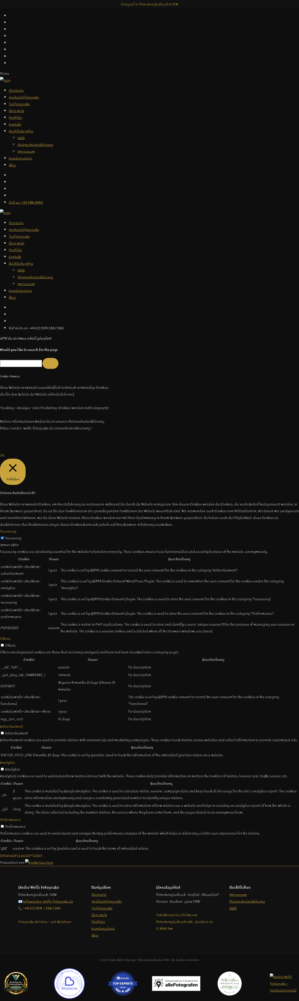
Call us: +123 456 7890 (26, 202)
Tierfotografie (19, 104)
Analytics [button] (7, 762)
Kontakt (15, 124)
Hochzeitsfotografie (24, 97)
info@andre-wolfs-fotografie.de (48, 901)
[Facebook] (11, 175)
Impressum (26, 151)
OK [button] (2, 455)
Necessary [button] (8, 531)
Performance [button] (10, 819)
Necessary (13, 538)
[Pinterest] (11, 314)
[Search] (50, 363)
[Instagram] (11, 189)
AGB (21, 138)
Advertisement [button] (11, 726)
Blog (12, 165)
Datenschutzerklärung (35, 144)
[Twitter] (11, 182)
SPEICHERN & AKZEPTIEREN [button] (21, 855)
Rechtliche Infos (21, 131)
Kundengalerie (20, 158)
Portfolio (15, 117)
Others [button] (5, 638)
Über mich (16, 111)
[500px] (11, 195)
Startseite (16, 90)
